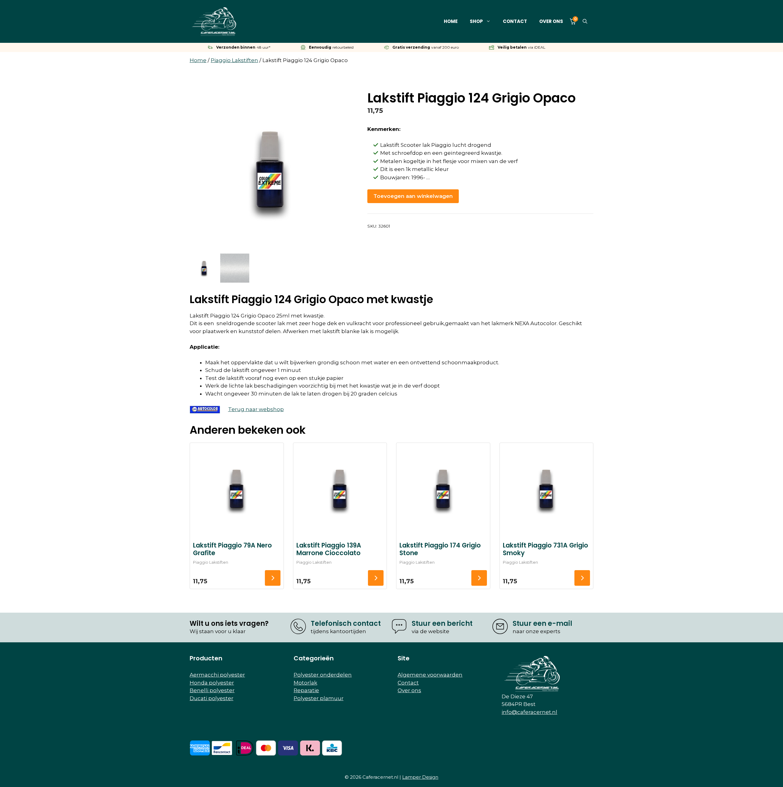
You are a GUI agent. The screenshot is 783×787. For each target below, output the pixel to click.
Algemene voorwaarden (430, 675)
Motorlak (305, 683)
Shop (476, 21)
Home (451, 21)
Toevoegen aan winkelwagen (413, 196)
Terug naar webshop (256, 409)
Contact (515, 21)
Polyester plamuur (318, 698)
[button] (585, 21)
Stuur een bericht (442, 623)
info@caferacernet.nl (529, 712)
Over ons (551, 21)
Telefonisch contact (346, 623)
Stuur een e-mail (542, 623)
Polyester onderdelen (323, 675)
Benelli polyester (212, 690)
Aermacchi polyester (217, 675)
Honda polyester (212, 683)
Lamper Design (420, 777)
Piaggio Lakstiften (234, 60)
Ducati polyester (211, 698)
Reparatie (306, 690)
